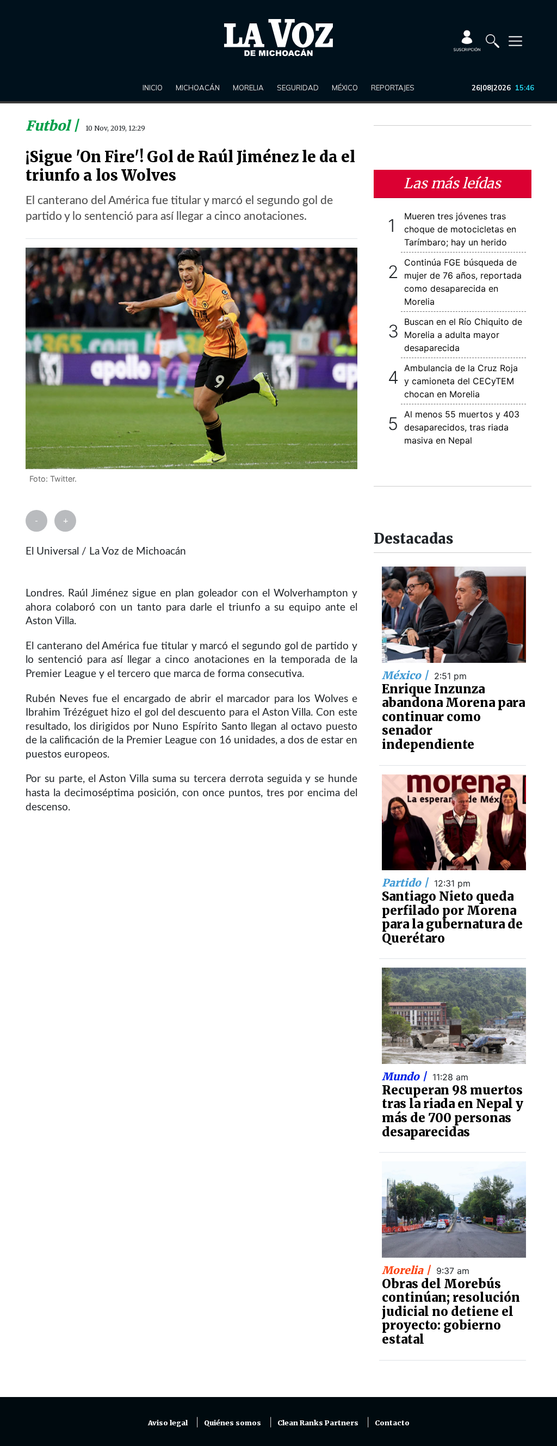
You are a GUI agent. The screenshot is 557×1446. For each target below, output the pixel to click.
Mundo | (405, 1076)
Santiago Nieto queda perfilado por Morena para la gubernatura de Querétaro (452, 917)
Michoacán (198, 87)
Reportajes (392, 87)
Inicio (153, 87)
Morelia (248, 87)
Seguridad (298, 87)
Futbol (49, 125)
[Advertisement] (191, 935)
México (345, 87)
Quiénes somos (232, 1422)
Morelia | (407, 1270)
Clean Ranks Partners (317, 1422)
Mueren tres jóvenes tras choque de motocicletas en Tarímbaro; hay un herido (460, 229)
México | (406, 675)
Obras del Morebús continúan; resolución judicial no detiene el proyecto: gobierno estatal (451, 1311)
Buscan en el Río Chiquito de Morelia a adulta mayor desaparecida (463, 334)
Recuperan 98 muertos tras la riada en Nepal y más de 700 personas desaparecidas (452, 1111)
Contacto (392, 1422)
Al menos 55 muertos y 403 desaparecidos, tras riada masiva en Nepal (461, 427)
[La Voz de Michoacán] (278, 37)
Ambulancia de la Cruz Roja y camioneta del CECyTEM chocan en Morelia (461, 380)
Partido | (406, 882)
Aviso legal (168, 1422)
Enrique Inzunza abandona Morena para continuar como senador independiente (453, 716)
